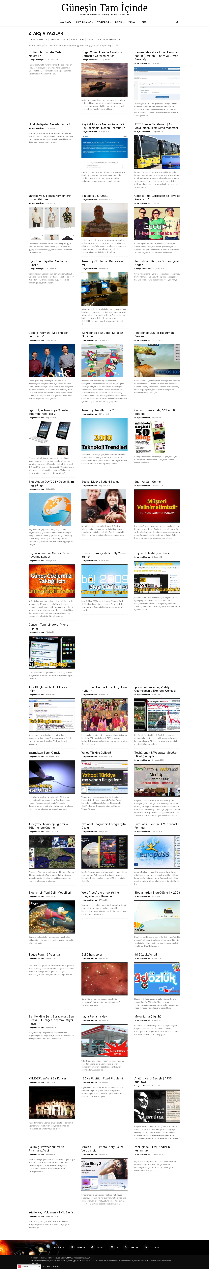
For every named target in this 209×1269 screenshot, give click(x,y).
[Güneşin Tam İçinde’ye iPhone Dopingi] (52, 652)
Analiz (82, 39)
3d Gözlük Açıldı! (145, 954)
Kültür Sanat (83, 22)
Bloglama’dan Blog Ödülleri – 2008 (157, 892)
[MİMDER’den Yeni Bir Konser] (52, 1102)
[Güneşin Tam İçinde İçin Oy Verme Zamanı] (104, 581)
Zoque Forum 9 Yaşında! (44, 954)
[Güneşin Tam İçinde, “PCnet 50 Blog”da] (157, 437)
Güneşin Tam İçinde (37, 60)
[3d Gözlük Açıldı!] (157, 978)
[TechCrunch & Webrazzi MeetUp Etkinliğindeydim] (157, 780)
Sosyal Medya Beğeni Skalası (100, 481)
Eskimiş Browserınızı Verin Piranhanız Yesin (46, 1148)
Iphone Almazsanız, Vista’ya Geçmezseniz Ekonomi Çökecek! (155, 688)
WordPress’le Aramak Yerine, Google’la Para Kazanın (100, 894)
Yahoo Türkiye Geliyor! (96, 752)
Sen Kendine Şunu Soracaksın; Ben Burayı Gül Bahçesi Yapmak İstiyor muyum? (51, 1020)
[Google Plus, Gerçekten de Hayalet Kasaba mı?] (157, 223)
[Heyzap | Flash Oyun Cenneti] (157, 577)
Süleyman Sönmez (142, 63)
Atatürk (90, 39)
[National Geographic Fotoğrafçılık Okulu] (104, 852)
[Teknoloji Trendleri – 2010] (104, 434)
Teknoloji (103, 22)
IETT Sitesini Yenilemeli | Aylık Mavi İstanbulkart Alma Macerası (156, 126)
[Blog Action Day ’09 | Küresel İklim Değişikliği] (52, 509)
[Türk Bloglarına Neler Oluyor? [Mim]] (52, 715)
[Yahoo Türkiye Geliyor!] (104, 777)
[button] (177, 22)
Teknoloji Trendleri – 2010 (99, 410)
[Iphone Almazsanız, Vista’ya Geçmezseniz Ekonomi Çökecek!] (157, 715)
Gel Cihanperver (91, 954)
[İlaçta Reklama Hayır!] (104, 1040)
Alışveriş (74, 39)
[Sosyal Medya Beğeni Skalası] (104, 506)
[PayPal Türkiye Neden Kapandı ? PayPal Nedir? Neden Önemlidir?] (104, 152)
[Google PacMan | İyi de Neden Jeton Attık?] (52, 360)
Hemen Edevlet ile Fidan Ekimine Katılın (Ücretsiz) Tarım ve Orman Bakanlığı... (156, 56)
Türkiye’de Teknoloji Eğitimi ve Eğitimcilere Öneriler (49, 825)
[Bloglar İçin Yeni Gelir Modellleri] (52, 917)
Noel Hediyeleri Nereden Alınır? (49, 124)
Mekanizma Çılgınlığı (148, 1016)
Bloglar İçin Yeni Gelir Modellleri (50, 892)
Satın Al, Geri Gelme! (147, 481)
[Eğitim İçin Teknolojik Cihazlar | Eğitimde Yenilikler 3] (52, 438)
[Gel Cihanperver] (104, 978)
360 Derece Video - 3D (38, 39)
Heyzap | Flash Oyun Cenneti (153, 553)
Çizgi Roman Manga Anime (106, 39)
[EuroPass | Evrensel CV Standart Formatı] (157, 852)
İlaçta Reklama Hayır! (95, 1016)
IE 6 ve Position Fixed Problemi (102, 1078)
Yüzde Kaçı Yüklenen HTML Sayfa (51, 1212)
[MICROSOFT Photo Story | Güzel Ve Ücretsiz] (104, 1174)
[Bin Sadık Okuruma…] (104, 220)
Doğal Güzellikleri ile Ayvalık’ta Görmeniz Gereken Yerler (101, 54)
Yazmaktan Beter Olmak (44, 752)
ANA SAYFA (66, 22)
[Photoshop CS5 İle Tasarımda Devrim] (157, 360)
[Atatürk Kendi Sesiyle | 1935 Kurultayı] (157, 1106)
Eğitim (118, 22)
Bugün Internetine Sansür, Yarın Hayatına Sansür (49, 554)
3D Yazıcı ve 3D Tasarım (59, 39)
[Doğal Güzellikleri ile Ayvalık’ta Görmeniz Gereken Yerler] (104, 80)
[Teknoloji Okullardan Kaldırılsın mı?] (104, 289)
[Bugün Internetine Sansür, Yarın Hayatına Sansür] (52, 581)
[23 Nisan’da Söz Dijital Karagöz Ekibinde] (104, 360)
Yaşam (132, 22)
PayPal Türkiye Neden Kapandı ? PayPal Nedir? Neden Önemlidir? (103, 126)
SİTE (144, 22)
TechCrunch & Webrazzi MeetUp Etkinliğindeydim (155, 754)
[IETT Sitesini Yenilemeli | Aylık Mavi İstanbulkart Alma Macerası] (157, 152)
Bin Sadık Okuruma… (94, 196)
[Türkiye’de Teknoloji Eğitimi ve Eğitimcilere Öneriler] (52, 852)
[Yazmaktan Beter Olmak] (52, 777)
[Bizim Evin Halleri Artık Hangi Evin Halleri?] (104, 715)
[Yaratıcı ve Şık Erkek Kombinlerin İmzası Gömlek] (52, 223)
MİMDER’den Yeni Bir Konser (47, 1078)
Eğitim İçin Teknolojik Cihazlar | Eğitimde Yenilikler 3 (49, 412)
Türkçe (25, 1266)
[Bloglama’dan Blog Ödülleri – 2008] (157, 917)
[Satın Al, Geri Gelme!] (157, 506)
